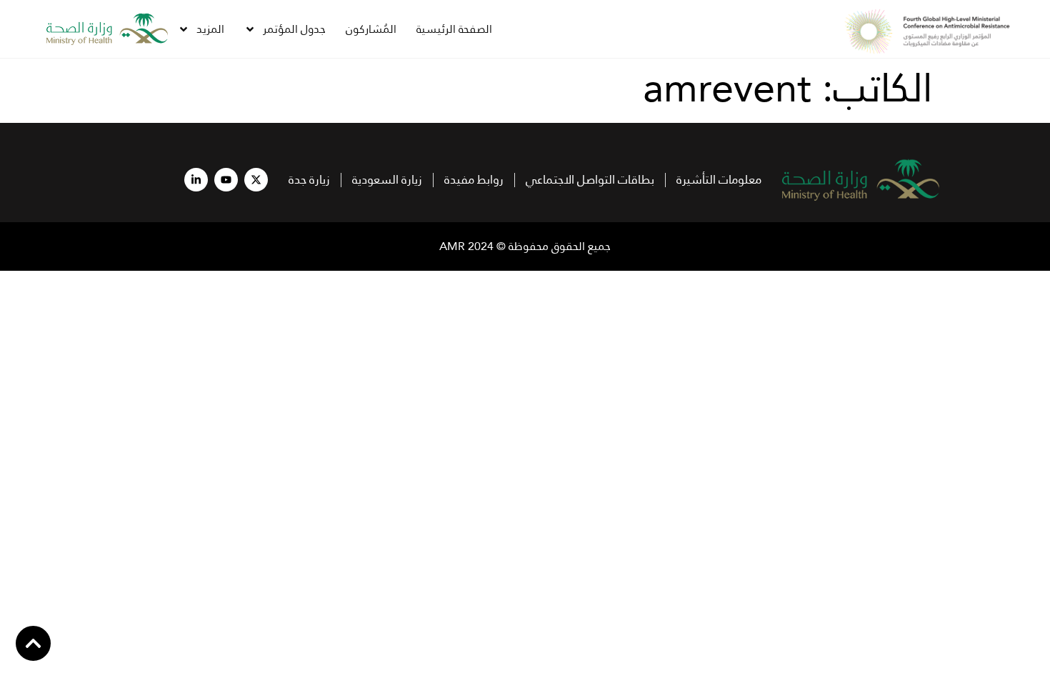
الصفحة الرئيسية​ (454, 29)
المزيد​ (210, 29)
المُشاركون (371, 29)
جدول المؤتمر (294, 29)
